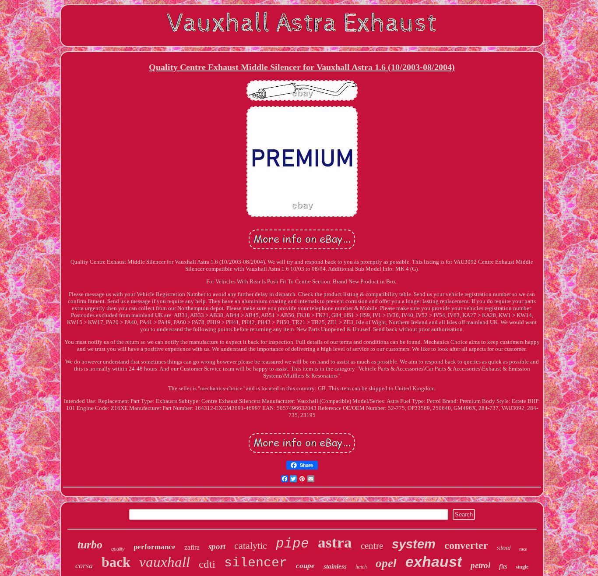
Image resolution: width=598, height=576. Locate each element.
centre (372, 546)
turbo (89, 544)
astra (335, 542)
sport (216, 546)
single (522, 567)
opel (386, 563)
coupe (305, 566)
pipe (292, 543)
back (116, 562)
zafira (192, 547)
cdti (207, 564)
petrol (480, 565)
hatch (361, 567)
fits (503, 566)
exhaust (433, 561)
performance (155, 547)
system (414, 544)
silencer (255, 562)
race (523, 549)
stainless (335, 566)
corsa (84, 565)
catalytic (250, 545)
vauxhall (164, 562)
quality (118, 548)
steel (503, 547)
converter (466, 545)
